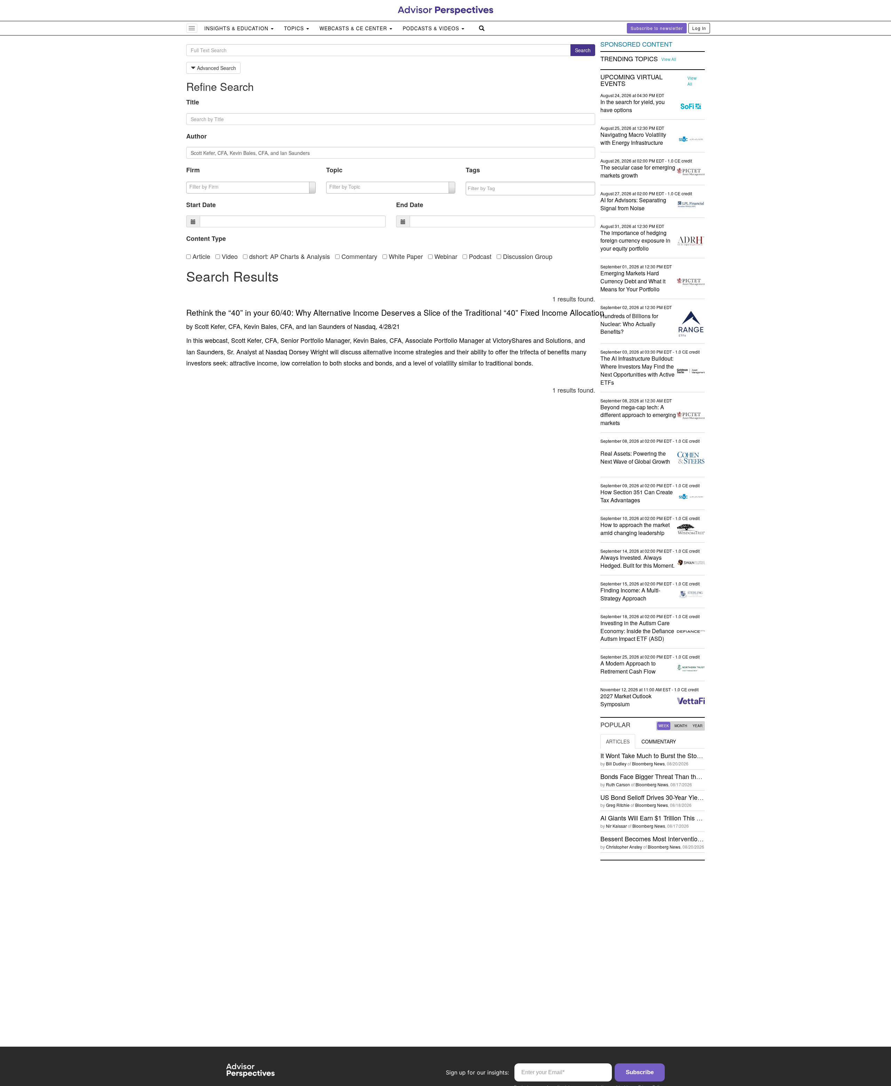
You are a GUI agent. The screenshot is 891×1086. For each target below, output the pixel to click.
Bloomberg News (648, 763)
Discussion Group (526, 256)
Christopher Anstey (624, 847)
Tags (473, 169)
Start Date (201, 204)
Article (200, 256)
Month (681, 725)
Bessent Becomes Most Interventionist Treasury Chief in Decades (691, 838)
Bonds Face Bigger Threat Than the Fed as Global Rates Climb (688, 776)
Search (583, 50)
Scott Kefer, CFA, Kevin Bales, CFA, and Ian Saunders (270, 326)
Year (697, 725)
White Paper (405, 256)
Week (664, 725)
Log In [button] (699, 28)
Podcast (479, 256)
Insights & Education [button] (237, 28)
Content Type (206, 238)
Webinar (445, 256)
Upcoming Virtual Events (631, 80)
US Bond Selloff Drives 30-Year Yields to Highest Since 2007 (684, 797)
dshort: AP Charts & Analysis (288, 256)
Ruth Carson (618, 784)
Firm (193, 169)
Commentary (358, 256)
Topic (334, 169)
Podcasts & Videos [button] (432, 28)
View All (668, 59)
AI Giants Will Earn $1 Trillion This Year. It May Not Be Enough (686, 817)
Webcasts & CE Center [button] (354, 28)
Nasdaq (365, 326)
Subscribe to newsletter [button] (657, 28)
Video (229, 256)
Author (196, 136)
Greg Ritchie (618, 805)
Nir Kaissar (616, 826)
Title (192, 102)
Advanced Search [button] (216, 67)
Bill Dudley (616, 763)
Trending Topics (629, 58)
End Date (409, 204)
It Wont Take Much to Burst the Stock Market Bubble (672, 755)
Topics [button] (295, 28)
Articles (618, 741)
